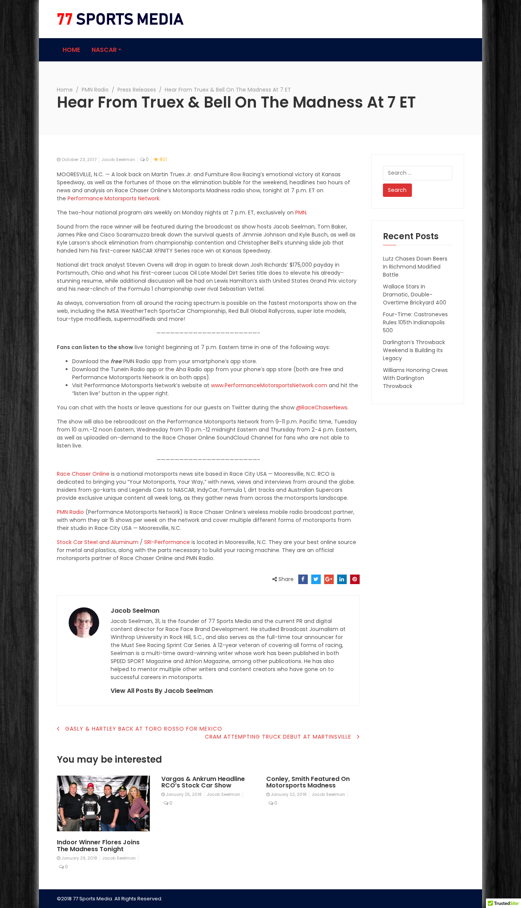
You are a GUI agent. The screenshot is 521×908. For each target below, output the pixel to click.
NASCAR (104, 49)
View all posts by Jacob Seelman (162, 690)
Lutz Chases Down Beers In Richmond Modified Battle (415, 267)
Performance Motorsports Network (113, 198)
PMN (300, 212)
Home (71, 49)
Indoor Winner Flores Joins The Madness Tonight (98, 845)
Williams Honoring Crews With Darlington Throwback (415, 378)
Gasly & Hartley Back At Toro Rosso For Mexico (143, 729)
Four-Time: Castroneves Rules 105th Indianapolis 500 (415, 322)
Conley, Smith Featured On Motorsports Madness (308, 782)
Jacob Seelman (118, 159)
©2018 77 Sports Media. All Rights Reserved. (109, 898)
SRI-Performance (167, 542)
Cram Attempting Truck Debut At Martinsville (278, 737)
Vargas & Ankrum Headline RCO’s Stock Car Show (203, 782)
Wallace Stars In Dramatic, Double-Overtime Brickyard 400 (414, 294)
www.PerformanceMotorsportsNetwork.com (269, 385)
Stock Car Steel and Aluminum (97, 542)
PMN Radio (95, 89)
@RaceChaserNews (321, 407)
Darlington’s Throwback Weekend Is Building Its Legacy (414, 350)
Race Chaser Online (83, 474)
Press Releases (136, 89)
